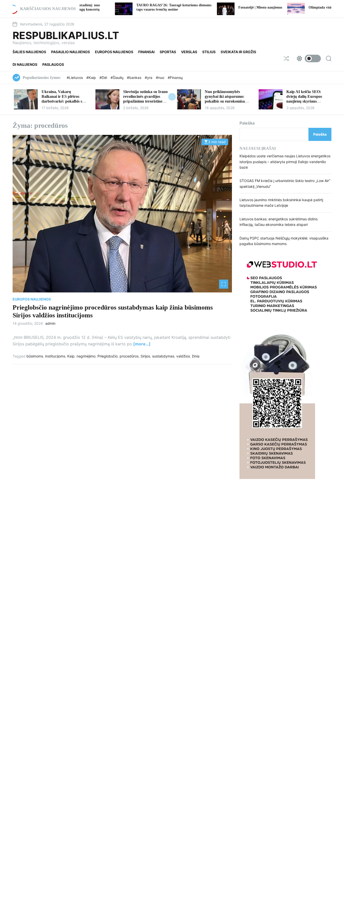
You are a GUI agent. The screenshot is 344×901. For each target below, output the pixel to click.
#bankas (134, 77)
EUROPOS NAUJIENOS (114, 52)
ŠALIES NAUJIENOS (29, 52)
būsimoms (34, 356)
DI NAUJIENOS (25, 64)
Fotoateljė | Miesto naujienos (227, 7)
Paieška (247, 123)
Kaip (71, 356)
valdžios (183, 356)
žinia (195, 356)
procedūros (129, 356)
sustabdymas (163, 356)
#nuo (160, 77)
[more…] (142, 343)
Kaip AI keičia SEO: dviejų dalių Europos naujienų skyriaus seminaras (304, 98)
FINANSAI (146, 52)
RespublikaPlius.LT (66, 36)
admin (50, 323)
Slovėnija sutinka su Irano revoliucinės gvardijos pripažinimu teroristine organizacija (145, 98)
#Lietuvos (75, 77)
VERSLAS (189, 52)
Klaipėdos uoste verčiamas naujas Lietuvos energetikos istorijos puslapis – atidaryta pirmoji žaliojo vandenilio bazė (284, 161)
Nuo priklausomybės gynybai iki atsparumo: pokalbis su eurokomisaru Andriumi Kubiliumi (227, 98)
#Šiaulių (117, 77)
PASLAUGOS (53, 64)
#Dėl (103, 77)
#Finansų (175, 77)
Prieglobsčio (107, 356)
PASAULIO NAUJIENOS (70, 52)
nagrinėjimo (86, 356)
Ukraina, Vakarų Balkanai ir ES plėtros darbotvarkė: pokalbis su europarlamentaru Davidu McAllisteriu (64, 101)
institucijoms (55, 356)
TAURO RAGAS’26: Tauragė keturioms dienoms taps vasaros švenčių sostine (141, 7)
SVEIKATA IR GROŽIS (238, 52)
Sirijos (145, 356)
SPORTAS (168, 52)
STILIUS (209, 52)
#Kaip (91, 77)
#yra (149, 77)
